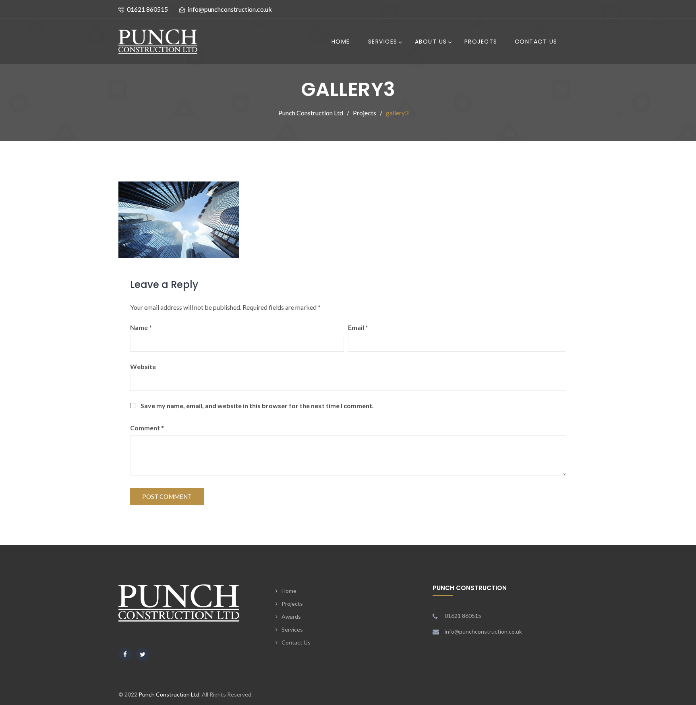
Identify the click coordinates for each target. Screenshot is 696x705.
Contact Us (536, 42)
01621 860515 (147, 9)
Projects (480, 42)
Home (340, 42)
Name (141, 327)
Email (358, 327)
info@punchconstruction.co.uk (230, 9)
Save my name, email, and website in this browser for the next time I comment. (257, 405)
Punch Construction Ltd (169, 694)
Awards (291, 616)
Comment (147, 428)
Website (143, 366)
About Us (431, 42)
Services (383, 42)
